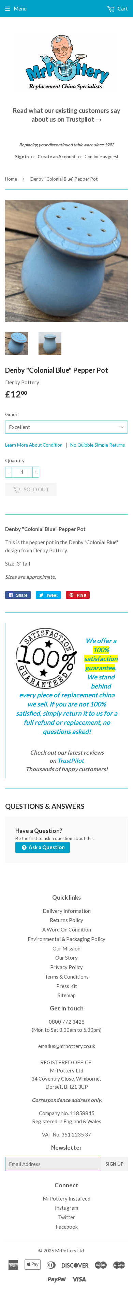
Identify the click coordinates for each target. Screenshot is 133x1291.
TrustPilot (70, 760)
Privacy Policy (66, 967)
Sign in (22, 156)
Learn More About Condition (33, 445)
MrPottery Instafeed (66, 1198)
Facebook (67, 1227)
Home (11, 179)
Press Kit (66, 986)
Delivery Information (67, 911)
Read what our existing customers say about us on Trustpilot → (66, 115)
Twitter (66, 1217)
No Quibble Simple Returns (97, 445)
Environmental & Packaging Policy (66, 939)
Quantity (15, 460)
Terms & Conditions (67, 977)
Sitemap (67, 995)
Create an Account (57, 156)
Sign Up (114, 1164)
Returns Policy (66, 920)
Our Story (66, 958)
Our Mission (66, 948)
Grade (11, 414)
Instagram (66, 1208)
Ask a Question (46, 847)
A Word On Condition (66, 929)
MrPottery (65, 1250)
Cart (122, 8)
